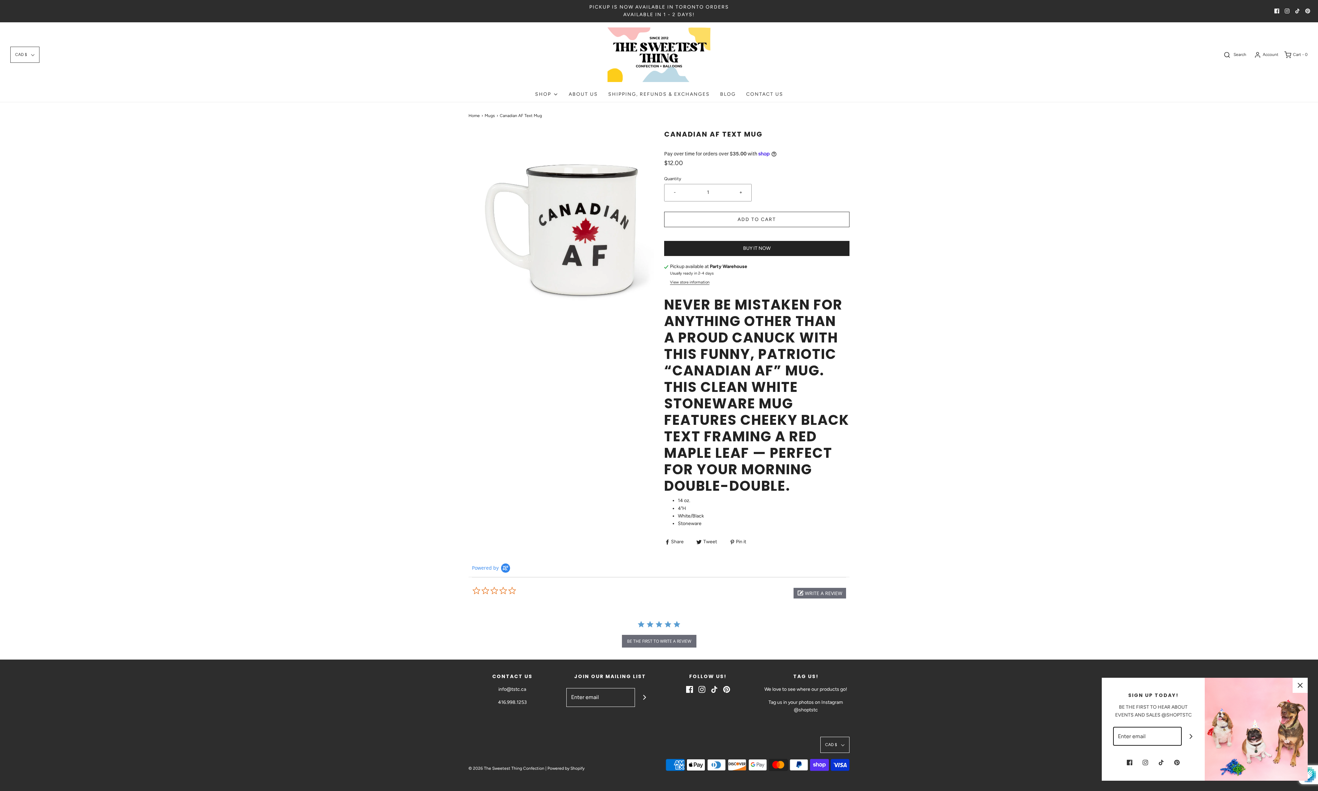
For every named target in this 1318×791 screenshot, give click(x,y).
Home (474, 115)
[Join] (644, 697)
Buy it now (757, 248)
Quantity (672, 178)
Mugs (490, 115)
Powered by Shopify (566, 768)
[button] (24, 55)
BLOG (728, 94)
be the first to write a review (659, 641)
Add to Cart (757, 219)
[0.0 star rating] (509, 591)
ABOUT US (583, 94)
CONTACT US (764, 94)
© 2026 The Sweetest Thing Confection (506, 768)
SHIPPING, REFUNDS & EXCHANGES (659, 94)
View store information (689, 282)
